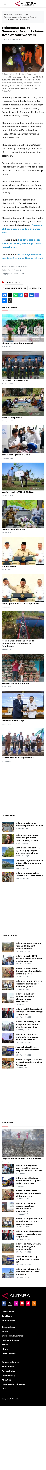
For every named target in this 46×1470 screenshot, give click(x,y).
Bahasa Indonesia (10, 1362)
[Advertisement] (23, 788)
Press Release (9, 1353)
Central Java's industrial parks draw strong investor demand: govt (20, 341)
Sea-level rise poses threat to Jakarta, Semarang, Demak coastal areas (22, 243)
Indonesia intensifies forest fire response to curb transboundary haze (21, 1157)
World (5, 1331)
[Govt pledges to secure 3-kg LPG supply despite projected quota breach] (8, 851)
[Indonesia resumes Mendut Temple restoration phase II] (23, 402)
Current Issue (21, 14)
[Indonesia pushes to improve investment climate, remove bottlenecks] (8, 997)
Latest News (8, 815)
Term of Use (8, 1366)
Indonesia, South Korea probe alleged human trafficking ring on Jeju (27, 838)
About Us (6, 1380)
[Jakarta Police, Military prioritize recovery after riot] (8, 1050)
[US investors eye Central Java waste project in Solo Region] (23, 513)
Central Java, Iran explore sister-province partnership (18, 719)
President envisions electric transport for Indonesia (21, 564)
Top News (7, 1123)
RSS (4, 1389)
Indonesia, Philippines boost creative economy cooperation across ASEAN (29, 1168)
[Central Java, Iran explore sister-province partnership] (23, 705)
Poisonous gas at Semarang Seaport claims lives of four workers (20, 18)
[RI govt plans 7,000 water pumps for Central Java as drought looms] (23, 742)
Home (9, 14)
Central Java (35, 288)
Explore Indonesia (10, 1340)
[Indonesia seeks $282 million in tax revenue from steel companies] (8, 959)
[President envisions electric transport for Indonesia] (23, 550)
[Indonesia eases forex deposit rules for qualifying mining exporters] (8, 972)
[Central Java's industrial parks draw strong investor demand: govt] (23, 327)
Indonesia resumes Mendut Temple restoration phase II (20, 416)
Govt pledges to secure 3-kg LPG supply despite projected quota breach (28, 850)
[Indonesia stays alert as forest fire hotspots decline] (8, 877)
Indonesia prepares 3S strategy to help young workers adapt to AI (27, 1037)
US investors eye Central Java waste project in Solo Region (20, 527)
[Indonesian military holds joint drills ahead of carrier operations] (8, 1273)
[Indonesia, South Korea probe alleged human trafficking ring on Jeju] (8, 839)
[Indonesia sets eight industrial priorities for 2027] (8, 826)
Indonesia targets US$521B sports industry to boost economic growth (29, 984)
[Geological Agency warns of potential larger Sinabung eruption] (8, 864)
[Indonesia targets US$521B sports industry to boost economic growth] (8, 985)
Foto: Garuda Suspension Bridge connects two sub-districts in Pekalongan (19, 643)
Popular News (9, 935)
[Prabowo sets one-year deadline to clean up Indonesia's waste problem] (23, 588)
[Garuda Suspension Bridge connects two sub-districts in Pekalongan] (23, 625)
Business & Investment (13, 1336)
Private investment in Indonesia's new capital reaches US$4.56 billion (21, 490)
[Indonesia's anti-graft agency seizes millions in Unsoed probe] (23, 365)
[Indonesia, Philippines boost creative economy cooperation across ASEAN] (8, 1169)
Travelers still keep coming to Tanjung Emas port (22, 229)
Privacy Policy (8, 1371)
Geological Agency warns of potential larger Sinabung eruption (29, 863)
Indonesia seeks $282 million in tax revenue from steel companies (29, 958)
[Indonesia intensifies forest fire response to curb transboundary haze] (23, 1143)
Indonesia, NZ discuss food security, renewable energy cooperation (29, 1012)
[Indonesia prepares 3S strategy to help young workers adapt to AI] (8, 1038)
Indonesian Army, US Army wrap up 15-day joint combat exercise (28, 946)
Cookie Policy (8, 1375)
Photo (5, 1349)
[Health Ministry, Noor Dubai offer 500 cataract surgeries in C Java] (23, 439)
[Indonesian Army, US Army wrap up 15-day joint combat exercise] (8, 947)
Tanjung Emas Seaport (14, 288)
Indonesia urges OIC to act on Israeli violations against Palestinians (29, 1062)
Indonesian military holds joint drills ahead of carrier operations (28, 1272)
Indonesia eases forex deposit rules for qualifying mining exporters (29, 971)
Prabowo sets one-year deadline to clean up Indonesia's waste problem (20, 602)
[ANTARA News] (25, 4)
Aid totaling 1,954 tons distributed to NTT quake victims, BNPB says (28, 1181)
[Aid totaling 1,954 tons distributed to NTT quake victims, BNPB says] (8, 1182)
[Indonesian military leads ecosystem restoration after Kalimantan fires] (8, 1025)
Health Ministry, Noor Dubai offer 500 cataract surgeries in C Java (21, 453)
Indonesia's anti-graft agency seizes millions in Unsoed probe (20, 378)
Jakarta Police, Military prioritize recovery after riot (27, 1050)
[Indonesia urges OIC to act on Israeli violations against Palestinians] (8, 1063)
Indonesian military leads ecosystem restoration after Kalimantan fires (28, 1024)
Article (5, 1345)
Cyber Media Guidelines (13, 1384)
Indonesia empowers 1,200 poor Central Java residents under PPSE (22, 681)
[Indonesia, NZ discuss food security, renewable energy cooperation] (8, 1013)
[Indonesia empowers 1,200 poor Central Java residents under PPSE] (23, 667)
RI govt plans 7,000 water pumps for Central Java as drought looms (21, 756)
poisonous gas (14, 282)
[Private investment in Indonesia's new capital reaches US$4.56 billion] (23, 476)
